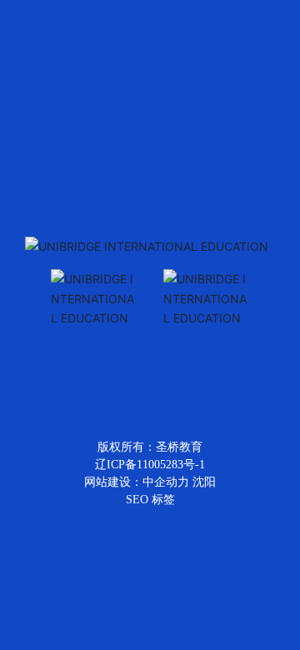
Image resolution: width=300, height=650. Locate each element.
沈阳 (204, 482)
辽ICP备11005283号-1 (150, 464)
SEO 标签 (150, 499)
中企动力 (165, 482)
